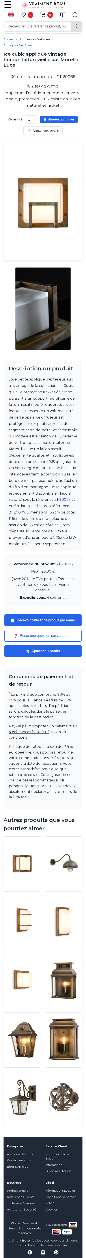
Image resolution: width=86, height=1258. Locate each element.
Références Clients (20, 1197)
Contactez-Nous (19, 1160)
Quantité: (15, 119)
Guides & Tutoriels (58, 1171)
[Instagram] (43, 1252)
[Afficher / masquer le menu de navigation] (8, 7)
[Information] (75, 14)
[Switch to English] (11, 14)
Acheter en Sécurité (21, 1209)
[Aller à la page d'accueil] (43, 6)
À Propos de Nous (20, 1154)
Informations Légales (60, 1190)
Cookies (52, 1209)
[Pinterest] (56, 1252)
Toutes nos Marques (21, 1203)
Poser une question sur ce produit (43, 636)
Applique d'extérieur (18, 45)
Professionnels (17, 1190)
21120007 (17, 512)
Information (54, 1165)
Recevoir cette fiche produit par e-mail (43, 620)
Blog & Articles (17, 1166)
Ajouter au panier (61, 119)
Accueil (9, 39)
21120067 (62, 499)
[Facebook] (30, 1252)
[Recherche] (76, 26)
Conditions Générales (61, 1197)
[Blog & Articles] (62, 14)
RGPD (50, 1203)
